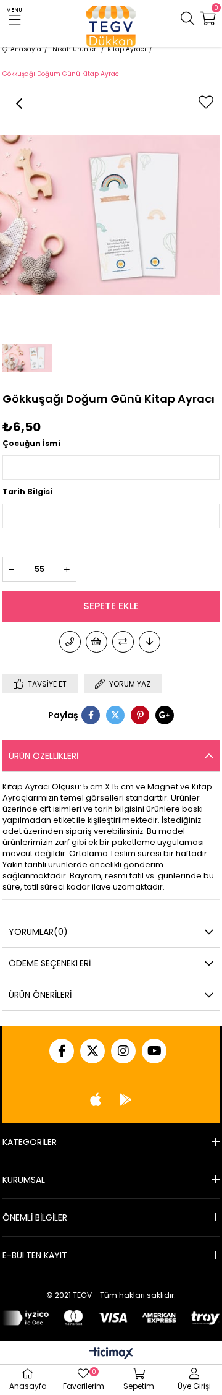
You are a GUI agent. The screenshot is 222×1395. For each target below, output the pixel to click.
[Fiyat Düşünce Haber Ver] (149, 642)
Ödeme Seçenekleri (50, 963)
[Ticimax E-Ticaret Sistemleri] (111, 1353)
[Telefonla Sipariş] (70, 642)
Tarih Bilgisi (27, 491)
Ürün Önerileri (40, 995)
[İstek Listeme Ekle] (96, 642)
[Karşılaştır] (123, 642)
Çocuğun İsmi (31, 443)
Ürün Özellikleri (43, 756)
